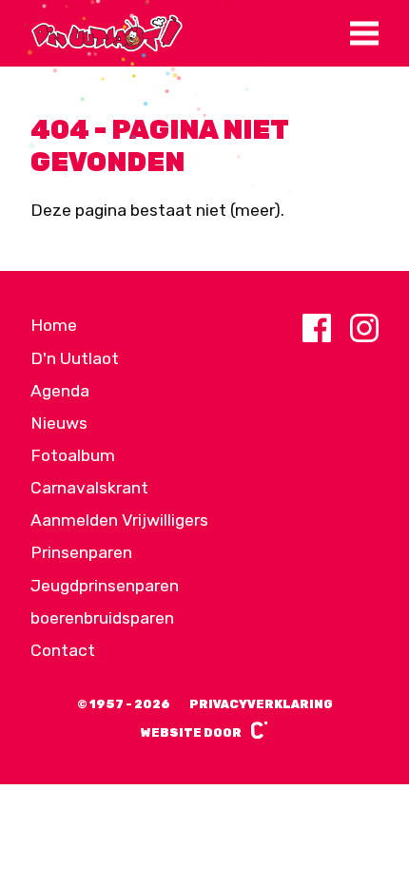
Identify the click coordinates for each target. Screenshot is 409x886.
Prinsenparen (81, 552)
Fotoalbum (72, 455)
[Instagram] (364, 328)
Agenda (59, 390)
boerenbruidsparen (102, 617)
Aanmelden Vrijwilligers (119, 520)
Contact (62, 650)
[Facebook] (316, 328)
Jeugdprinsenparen (104, 585)
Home (53, 325)
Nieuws (59, 423)
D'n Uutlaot (74, 358)
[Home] (106, 33)
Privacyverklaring (261, 704)
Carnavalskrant (89, 487)
